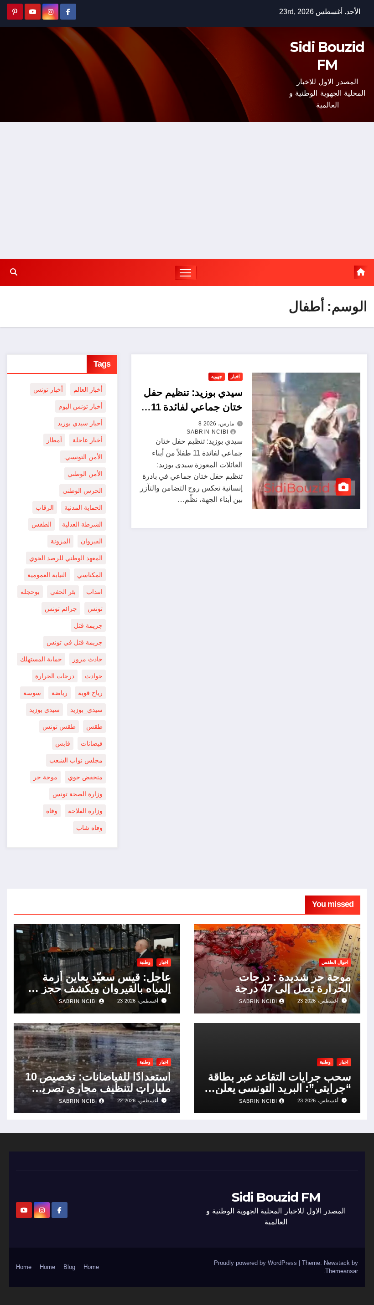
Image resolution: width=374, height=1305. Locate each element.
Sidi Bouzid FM (276, 1197)
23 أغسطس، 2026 (317, 1000)
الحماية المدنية (83, 507)
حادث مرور (88, 659)
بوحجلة (30, 591)
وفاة (51, 810)
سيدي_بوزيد (86, 709)
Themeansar (341, 1271)
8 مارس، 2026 (216, 423)
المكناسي (90, 574)
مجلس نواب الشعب (76, 760)
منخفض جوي (85, 777)
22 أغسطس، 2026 (137, 1100)
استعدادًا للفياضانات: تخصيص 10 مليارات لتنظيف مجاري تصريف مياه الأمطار (98, 1087)
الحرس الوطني (82, 490)
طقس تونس (59, 726)
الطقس (41, 524)
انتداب (94, 591)
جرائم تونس (61, 608)
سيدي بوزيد (44, 709)
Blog (69, 1267)
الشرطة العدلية (82, 524)
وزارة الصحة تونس (77, 794)
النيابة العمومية (47, 574)
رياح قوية (90, 692)
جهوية (216, 376)
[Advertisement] (187, 190)
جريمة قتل (88, 625)
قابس (62, 743)
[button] (13, 272)
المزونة (60, 541)
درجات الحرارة (54, 676)
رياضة (60, 692)
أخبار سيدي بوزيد (80, 423)
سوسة (32, 692)
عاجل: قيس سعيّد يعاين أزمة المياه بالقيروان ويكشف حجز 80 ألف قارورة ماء (99, 988)
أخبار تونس (48, 389)
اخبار (235, 376)
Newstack (337, 1262)
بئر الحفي (63, 591)
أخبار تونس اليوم (80, 406)
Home (91, 1267)
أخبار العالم (88, 389)
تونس (95, 608)
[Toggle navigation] (186, 273)
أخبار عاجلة (88, 440)
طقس (94, 726)
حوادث (94, 676)
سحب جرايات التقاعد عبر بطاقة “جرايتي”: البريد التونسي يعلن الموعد (279, 1087)
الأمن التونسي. (83, 457)
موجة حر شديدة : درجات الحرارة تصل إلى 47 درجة (293, 982)
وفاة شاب (89, 827)
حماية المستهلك (41, 659)
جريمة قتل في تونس (75, 642)
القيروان (92, 541)
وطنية (145, 962)
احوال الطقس (335, 962)
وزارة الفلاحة (85, 810)
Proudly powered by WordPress (256, 1262)
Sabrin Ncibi (208, 432)
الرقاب (45, 507)
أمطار (54, 440)
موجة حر (45, 777)
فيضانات (92, 743)
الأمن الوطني (85, 473)
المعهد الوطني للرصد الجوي (66, 558)
